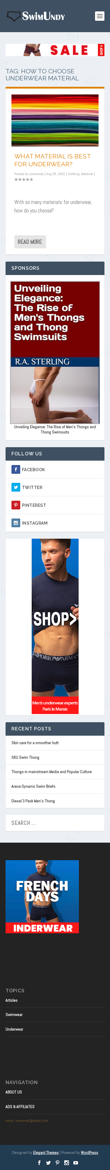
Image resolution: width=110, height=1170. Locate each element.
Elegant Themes (46, 1152)
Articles (12, 1000)
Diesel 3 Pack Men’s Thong (33, 800)
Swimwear (14, 1014)
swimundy (36, 174)
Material (87, 174)
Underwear (14, 1029)
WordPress (89, 1152)
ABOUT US (14, 1092)
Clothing (73, 174)
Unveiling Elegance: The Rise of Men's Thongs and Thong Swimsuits (55, 429)
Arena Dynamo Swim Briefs (33, 786)
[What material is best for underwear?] (55, 120)
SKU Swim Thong (25, 757)
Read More (30, 242)
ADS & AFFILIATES (20, 1106)
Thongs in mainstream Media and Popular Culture (51, 771)
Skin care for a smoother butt (35, 742)
